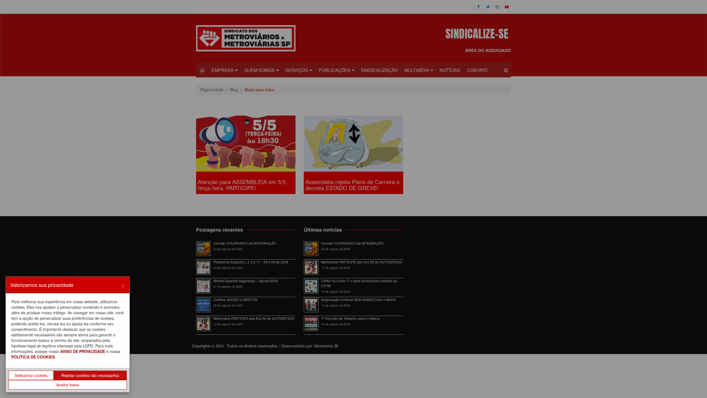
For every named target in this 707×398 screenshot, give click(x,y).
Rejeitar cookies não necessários (90, 375)
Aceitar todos (67, 384)
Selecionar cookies (31, 375)
